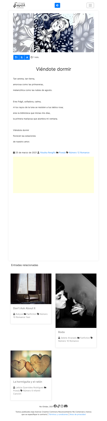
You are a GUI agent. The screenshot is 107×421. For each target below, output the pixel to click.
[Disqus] (53, 225)
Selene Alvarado (69, 337)
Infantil (37, 390)
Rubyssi (19, 314)
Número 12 (74, 152)
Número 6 (28, 390)
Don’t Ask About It (24, 308)
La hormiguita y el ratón (27, 381)
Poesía (62, 152)
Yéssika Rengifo (48, 152)
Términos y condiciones (58, 414)
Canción (17, 393)
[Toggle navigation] (90, 5)
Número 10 (63, 341)
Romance (84, 152)
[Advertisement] (53, 175)
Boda (61, 332)
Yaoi (28, 317)
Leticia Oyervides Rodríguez (29, 387)
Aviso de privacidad (78, 414)
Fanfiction (31, 314)
